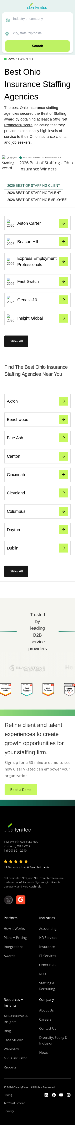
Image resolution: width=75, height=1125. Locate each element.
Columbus (16, 511)
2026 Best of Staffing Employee (37, 200)
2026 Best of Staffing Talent (34, 193)
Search (37, 46)
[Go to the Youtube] (53, 1095)
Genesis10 (27, 300)
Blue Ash (15, 438)
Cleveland (16, 493)
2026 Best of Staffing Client (33, 185)
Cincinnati (16, 474)
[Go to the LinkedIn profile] (46, 1095)
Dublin (12, 548)
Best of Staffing (53, 113)
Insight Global (30, 318)
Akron (12, 401)
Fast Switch (28, 281)
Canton (13, 456)
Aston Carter (29, 223)
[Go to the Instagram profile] (68, 1095)
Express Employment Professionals (37, 261)
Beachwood (17, 419)
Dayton (13, 529)
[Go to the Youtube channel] (61, 1095)
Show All (16, 341)
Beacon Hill (27, 241)
